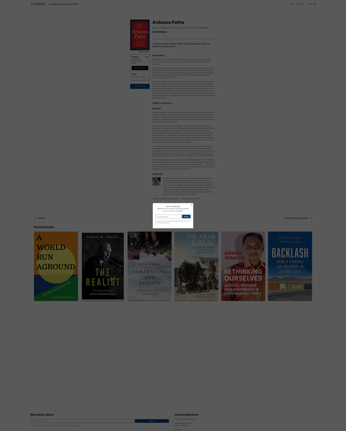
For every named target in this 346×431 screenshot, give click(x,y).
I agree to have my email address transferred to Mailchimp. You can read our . (173, 221)
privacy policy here (164, 222)
